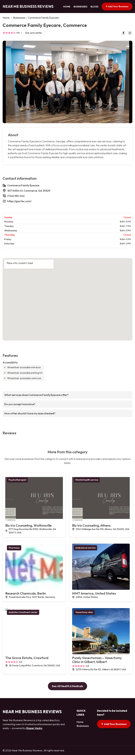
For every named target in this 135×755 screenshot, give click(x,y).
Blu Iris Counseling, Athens (91, 525)
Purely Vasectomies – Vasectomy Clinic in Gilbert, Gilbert (97, 660)
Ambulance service (85, 547)
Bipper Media (34, 728)
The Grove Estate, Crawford (26, 658)
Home (66, 6)
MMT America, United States (94, 593)
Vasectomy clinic (84, 612)
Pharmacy (14, 547)
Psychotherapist (17, 479)
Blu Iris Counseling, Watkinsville (28, 525)
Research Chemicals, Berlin (25, 593)
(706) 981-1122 (16, 196)
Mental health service (86, 479)
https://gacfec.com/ (19, 201)
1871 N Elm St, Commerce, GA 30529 (28, 190)
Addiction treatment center (23, 612)
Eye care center (33, 32)
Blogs (94, 6)
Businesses (80, 6)
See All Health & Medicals (67, 686)
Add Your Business (118, 6)
